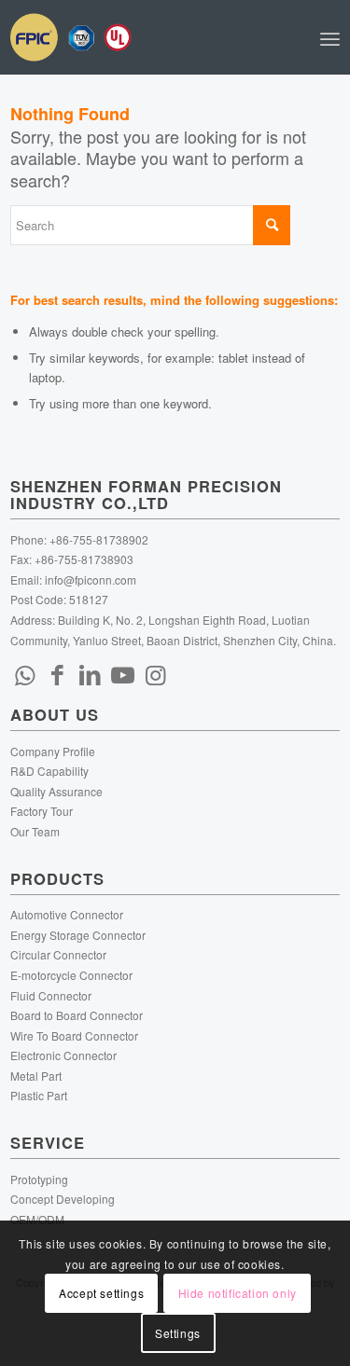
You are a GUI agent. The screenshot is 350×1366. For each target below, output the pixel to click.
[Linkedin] (90, 673)
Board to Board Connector (76, 1015)
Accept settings (101, 1293)
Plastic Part (38, 1095)
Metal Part (36, 1075)
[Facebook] (57, 673)
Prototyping (39, 1179)
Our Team (35, 831)
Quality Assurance (56, 791)
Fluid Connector (50, 995)
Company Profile (52, 751)
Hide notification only (237, 1293)
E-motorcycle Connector (71, 975)
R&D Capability (49, 771)
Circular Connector (58, 954)
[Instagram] (155, 673)
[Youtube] (122, 673)
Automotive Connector (66, 914)
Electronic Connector (63, 1055)
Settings (178, 1333)
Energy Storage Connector (78, 935)
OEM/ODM (37, 1219)
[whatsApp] (24, 673)
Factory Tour (41, 811)
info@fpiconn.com (90, 579)
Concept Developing (62, 1199)
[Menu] (330, 37)
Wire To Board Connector (74, 1035)
